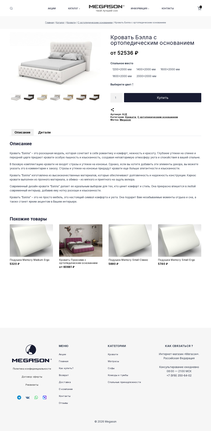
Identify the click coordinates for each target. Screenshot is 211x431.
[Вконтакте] (28, 397)
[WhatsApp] (36, 397)
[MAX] (45, 397)
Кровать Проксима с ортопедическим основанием (78, 261)
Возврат (64, 375)
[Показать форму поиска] (11, 8)
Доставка (65, 382)
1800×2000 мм (122, 76)
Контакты (168, 8)
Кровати (130, 117)
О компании (66, 389)
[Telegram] (19, 397)
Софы (111, 368)
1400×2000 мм (146, 69)
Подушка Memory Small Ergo (176, 259)
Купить (162, 98)
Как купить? (66, 368)
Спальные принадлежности (124, 382)
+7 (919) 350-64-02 (179, 375)
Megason (125, 119)
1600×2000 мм (170, 69)
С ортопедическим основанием (157, 117)
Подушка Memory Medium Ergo (30, 259)
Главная (63, 361)
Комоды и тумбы (118, 375)
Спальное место (121, 63)
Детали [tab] (44, 132)
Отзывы (63, 402)
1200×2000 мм (122, 69)
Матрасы (113, 361)
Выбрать (81, 266)
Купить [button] (31, 266)
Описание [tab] (23, 132)
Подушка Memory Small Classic (128, 259)
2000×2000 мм (146, 76)
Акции (52, 8)
